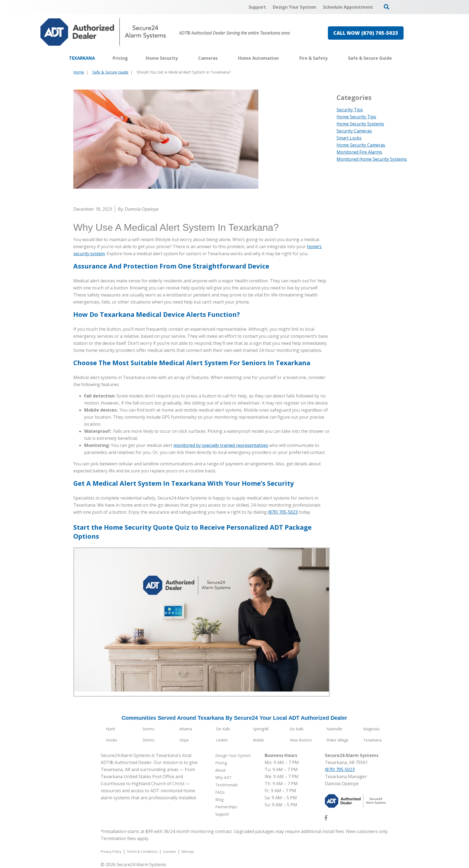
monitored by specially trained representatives (220, 445)
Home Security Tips (356, 117)
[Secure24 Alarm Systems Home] (103, 32)
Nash (110, 728)
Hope (184, 740)
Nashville (334, 728)
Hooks (111, 740)
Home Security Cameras (361, 145)
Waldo (258, 740)
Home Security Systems (360, 124)
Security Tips (350, 110)
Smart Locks (349, 138)
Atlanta (185, 728)
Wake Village (337, 740)
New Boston (301, 740)
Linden (222, 740)
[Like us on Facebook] (326, 819)
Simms (148, 728)
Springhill (260, 728)
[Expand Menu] (180, 58)
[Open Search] (386, 7)
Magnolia (371, 728)
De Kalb (223, 728)
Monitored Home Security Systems (372, 159)
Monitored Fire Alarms (359, 152)
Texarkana (372, 740)
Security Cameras (354, 131)
